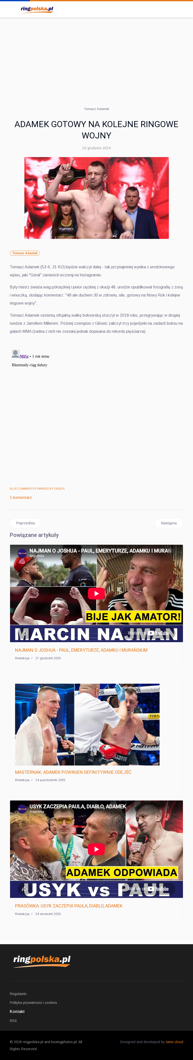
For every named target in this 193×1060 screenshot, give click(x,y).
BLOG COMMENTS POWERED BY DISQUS (37, 488)
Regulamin (18, 994)
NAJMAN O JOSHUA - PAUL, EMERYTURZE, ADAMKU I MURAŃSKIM (81, 650)
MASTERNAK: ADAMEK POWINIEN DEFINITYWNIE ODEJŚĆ (73, 772)
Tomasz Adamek (25, 253)
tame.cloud (174, 1042)
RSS (13, 1021)
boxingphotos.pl (64, 1042)
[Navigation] (12, 9)
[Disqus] (96, 410)
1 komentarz (21, 497)
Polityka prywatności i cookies (33, 1003)
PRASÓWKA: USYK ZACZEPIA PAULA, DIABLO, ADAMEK (69, 905)
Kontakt (17, 1011)
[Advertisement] (96, 58)
